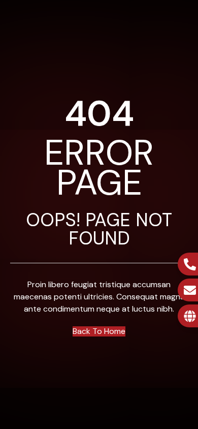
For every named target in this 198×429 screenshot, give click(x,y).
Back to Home (99, 331)
